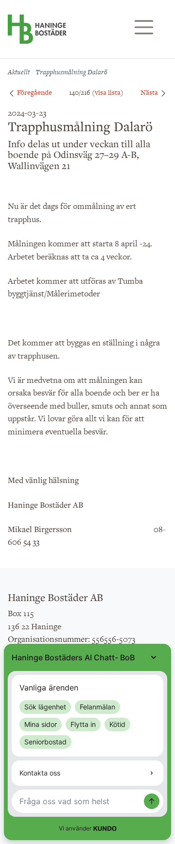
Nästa (149, 92)
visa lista (108, 92)
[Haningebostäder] (37, 34)
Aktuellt (19, 72)
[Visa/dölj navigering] (143, 27)
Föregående (34, 92)
